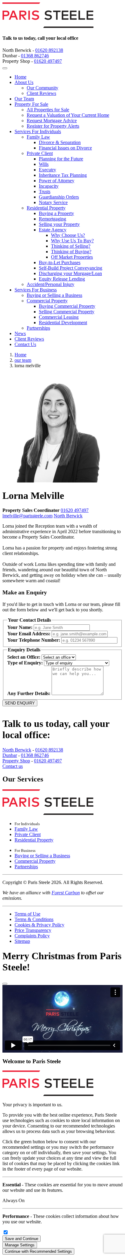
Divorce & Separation (60, 142)
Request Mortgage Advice (52, 120)
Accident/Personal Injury (50, 284)
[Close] (4, 984)
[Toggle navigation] (4, 68)
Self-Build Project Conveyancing (70, 268)
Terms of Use (27, 913)
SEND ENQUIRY (20, 703)
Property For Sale (31, 104)
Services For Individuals (38, 131)
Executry (47, 169)
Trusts (44, 191)
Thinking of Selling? (70, 246)
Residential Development (63, 322)
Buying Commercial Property (67, 306)
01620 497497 (48, 61)
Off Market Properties (72, 257)
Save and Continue (21, 1238)
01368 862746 (35, 55)
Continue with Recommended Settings (38, 1251)
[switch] (6, 1232)
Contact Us (25, 344)
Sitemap (22, 941)
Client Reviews (41, 93)
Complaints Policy (32, 935)
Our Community (42, 87)
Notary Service (53, 202)
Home (20, 76)
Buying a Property (56, 213)
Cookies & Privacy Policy (39, 924)
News (20, 333)
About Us (24, 82)
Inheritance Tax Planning (63, 175)
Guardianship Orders (59, 197)
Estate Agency (52, 229)
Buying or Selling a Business (54, 295)
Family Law (38, 136)
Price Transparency (33, 930)
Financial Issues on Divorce (65, 147)
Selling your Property (59, 224)
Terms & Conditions (34, 919)
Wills (44, 164)
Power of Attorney (56, 180)
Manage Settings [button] (20, 1245)
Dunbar (9, 755)
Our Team (24, 98)
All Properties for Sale (48, 109)
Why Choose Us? (68, 235)
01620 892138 (49, 50)
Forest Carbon (66, 892)
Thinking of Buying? (71, 251)
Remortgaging (52, 218)
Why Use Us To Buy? (72, 240)
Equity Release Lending (62, 278)
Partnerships (38, 328)
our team (23, 360)
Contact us (12, 766)
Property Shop (16, 760)
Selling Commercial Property (66, 311)
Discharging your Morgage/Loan (70, 273)
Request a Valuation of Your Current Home (68, 115)
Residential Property (46, 207)
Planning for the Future (61, 158)
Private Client (40, 153)
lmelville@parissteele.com (27, 515)
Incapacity (49, 186)
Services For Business (36, 289)
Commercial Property (47, 300)
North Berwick (68, 515)
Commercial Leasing (59, 317)
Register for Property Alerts (53, 126)
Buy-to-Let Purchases (59, 262)
